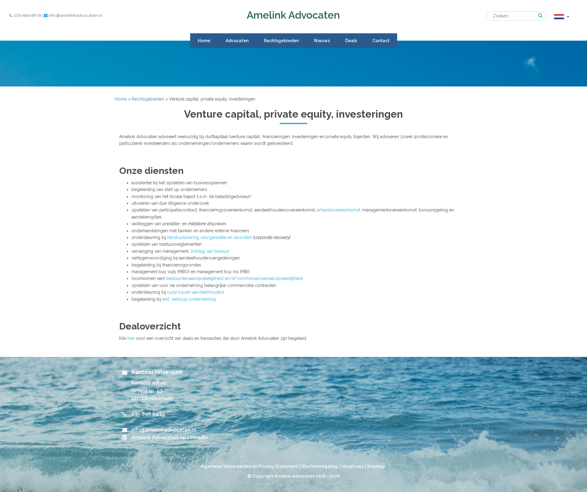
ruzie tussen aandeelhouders (195, 292)
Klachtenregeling (319, 466)
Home (204, 40)
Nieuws (322, 40)
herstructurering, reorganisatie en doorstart (209, 237)
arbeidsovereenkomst (338, 209)
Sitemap (376, 466)
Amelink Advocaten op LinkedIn (169, 437)
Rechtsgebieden (281, 40)
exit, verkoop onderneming (189, 299)
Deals (351, 40)
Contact (380, 40)
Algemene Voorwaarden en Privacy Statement (249, 466)
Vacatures (352, 466)
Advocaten (237, 40)
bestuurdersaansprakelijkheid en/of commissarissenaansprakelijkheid (234, 278)
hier (131, 338)
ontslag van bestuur (209, 251)
